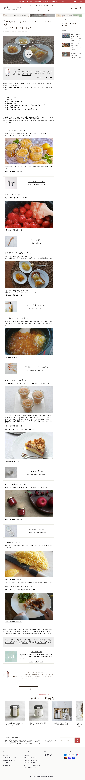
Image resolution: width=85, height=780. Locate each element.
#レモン (17, 639)
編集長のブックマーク (24, 69)
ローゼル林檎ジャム (13, 107)
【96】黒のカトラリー (36, 181)
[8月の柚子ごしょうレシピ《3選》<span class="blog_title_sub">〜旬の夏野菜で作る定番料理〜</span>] (66, 54)
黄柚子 (7, 546)
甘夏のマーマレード (13, 103)
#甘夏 (29, 641)
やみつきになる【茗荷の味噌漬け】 (76, 46)
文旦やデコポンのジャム (14, 101)
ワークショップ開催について (32, 765)
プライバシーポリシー (30, 757)
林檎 (32, 487)
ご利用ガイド (7, 763)
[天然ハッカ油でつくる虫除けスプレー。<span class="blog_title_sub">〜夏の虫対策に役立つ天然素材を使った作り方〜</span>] (66, 35)
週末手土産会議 (26, 75)
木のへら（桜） (36, 240)
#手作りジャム (9, 639)
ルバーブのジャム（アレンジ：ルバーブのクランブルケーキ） (26, 105)
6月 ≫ (41, 662)
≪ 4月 (31, 662)
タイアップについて (29, 763)
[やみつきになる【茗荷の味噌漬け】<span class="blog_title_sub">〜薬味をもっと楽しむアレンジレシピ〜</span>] (66, 45)
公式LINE (13, 742)
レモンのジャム (11, 97)
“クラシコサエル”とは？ (10, 757)
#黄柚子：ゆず (41, 643)
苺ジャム (9, 99)
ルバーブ (29, 383)
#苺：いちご (31, 639)
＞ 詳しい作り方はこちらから (13, 171)
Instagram (38, 71)
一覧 (36, 662)
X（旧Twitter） (45, 740)
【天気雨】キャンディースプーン (36, 367)
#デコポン (17, 641)
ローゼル (27, 487)
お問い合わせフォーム (30, 768)
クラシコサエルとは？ (43, 10)
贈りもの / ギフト (42, 6)
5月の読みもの (36, 651)
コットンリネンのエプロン (36, 305)
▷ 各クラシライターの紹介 (44, 77)
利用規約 (26, 755)
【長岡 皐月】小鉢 (36, 471)
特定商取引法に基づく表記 (31, 760)
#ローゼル (25, 643)
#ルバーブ (42, 641)
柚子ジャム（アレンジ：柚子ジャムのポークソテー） (23, 109)
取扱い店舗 (6, 765)
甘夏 (36, 321)
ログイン (5, 755)
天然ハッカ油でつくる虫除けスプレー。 (76, 37)
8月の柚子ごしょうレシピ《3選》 (76, 55)
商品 (31, 6)
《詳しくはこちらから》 (36, 743)
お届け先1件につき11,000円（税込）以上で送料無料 (42, 1)
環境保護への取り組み (9, 760)
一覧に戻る (29, 689)
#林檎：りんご (9, 643)
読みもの (55, 6)
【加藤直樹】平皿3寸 (36, 529)
